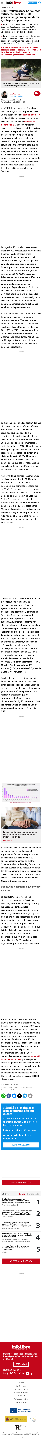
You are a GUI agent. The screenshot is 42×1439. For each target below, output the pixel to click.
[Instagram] (23, 1374)
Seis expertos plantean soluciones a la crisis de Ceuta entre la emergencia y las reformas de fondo (17, 1235)
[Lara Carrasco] (4, 95)
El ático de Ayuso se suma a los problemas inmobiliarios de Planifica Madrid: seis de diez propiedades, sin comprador (16, 1201)
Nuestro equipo (21, 1386)
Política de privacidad (21, 1399)
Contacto (21, 1383)
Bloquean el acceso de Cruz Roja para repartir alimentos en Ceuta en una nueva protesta (16, 1247)
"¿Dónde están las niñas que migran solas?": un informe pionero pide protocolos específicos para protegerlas (17, 1224)
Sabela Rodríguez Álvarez (11, 1228)
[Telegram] (19, 1374)
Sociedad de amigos (21, 1392)
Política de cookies (21, 1402)
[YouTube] (27, 1373)
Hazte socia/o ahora (21, 1145)
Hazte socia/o (21, 1364)
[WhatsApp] (4, 1374)
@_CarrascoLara (17, 96)
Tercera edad (5, 1090)
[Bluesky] (11, 1374)
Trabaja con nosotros (21, 1389)
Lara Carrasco (15, 94)
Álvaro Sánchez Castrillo (10, 1205)
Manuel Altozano (8, 1217)
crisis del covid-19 (30, 114)
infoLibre (5, 1252)
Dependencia (13, 1087)
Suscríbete (32, 2)
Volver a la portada (21, 1261)
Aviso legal (21, 1396)
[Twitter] (15, 1374)
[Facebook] (8, 1373)
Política (3, 1087)
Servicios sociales (19, 1090)
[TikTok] (32, 1373)
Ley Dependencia (26, 1087)
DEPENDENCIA (7, 7)
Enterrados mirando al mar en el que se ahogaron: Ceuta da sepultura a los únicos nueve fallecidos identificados (17, 1212)
